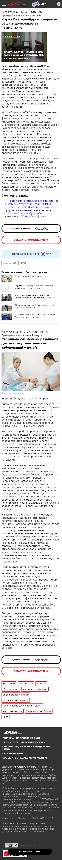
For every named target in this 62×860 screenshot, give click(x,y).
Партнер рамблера (28, 845)
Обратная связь (12, 753)
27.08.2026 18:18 (10, 332)
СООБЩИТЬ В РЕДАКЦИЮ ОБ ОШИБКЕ (24, 757)
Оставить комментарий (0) (31, 240)
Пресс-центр (10, 742)
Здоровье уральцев (13, 393)
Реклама (8, 738)
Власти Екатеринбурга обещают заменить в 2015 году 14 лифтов (27, 215)
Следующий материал (29, 852)
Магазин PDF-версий (34, 742)
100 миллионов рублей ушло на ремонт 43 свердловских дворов (34, 306)
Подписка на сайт (28, 738)
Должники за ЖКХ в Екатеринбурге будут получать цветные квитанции (29, 209)
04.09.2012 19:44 (10, 12)
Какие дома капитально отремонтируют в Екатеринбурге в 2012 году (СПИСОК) (31, 202)
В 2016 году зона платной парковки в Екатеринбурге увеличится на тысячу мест (34, 296)
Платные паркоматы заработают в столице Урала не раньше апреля (34, 316)
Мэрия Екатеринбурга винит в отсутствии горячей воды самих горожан (34, 287)
